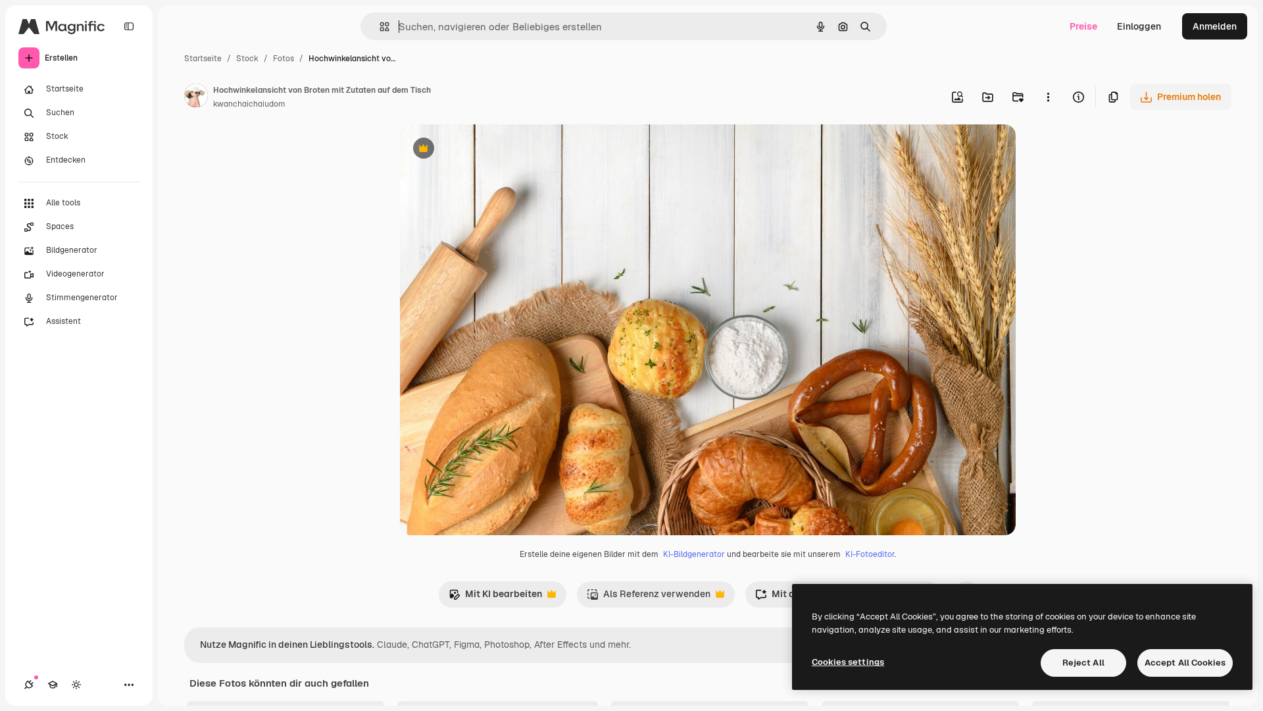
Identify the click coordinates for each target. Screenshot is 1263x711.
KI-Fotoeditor (870, 554)
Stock (247, 58)
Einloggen (1139, 26)
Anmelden (1215, 26)
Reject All (1083, 662)
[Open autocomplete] (379, 27)
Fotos (283, 58)
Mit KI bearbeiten (495, 597)
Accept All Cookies (1185, 662)
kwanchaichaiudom (249, 104)
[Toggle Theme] (76, 684)
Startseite (203, 58)
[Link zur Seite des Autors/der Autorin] (196, 97)
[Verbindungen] (28, 684)
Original (484, 150)
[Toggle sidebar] (128, 26)
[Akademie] (52, 684)
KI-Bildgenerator (694, 554)
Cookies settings (848, 662)
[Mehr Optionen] (1048, 97)
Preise (1083, 26)
